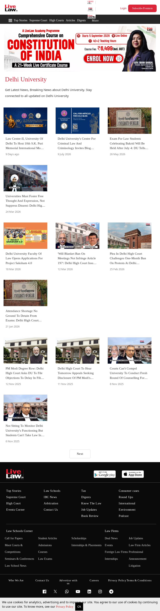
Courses (42, 551)
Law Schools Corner (19, 531)
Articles (70, 20)
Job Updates (89, 509)
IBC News (50, 497)
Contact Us (51, 509)
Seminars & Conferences (19, 558)
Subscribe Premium (142, 8)
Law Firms (112, 531)
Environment (127, 509)
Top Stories (20, 20)
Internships (111, 558)
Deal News (111, 538)
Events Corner (15, 509)
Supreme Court (38, 20)
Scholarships (78, 538)
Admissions (45, 545)
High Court (13, 503)
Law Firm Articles (139, 545)
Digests (81, 20)
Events (109, 545)
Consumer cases (129, 490)
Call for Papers (13, 538)
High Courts (56, 20)
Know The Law (91, 503)
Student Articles (47, 538)
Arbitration (51, 503)
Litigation (134, 565)
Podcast (124, 516)
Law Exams (45, 558)
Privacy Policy (65, 606)
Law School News (15, 565)
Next (80, 453)
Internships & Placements (86, 545)
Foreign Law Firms (116, 551)
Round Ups (126, 497)
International (127, 503)
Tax (83, 490)
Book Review (90, 516)
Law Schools (52, 490)
